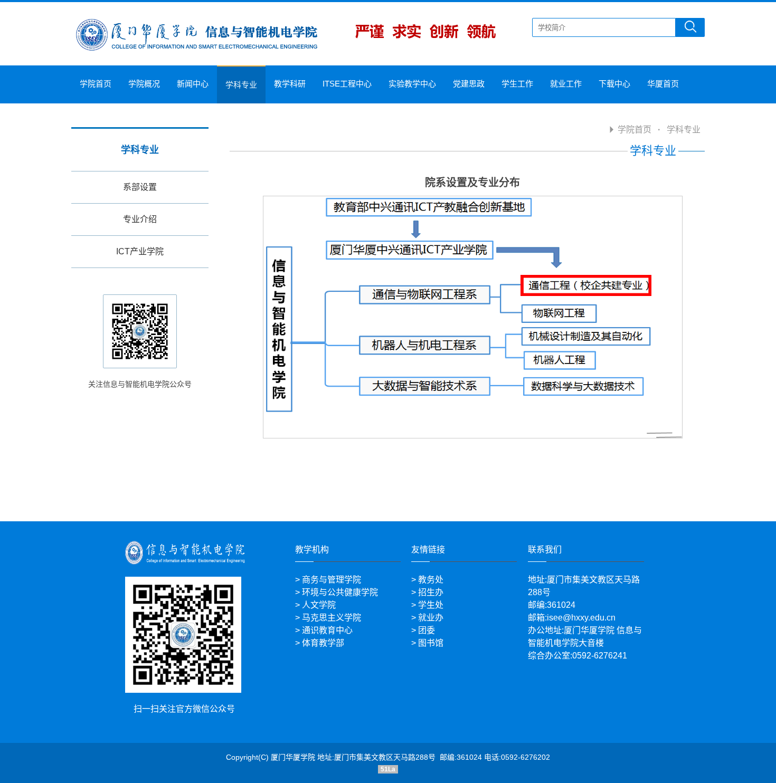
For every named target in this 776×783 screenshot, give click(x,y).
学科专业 (241, 84)
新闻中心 (193, 83)
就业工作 (566, 83)
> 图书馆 (427, 642)
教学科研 (290, 83)
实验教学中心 (412, 83)
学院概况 (144, 83)
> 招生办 (427, 592)
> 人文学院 (315, 604)
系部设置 (140, 187)
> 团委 (423, 630)
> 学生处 (427, 604)
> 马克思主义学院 (328, 617)
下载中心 (614, 83)
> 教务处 (427, 579)
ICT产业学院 (140, 251)
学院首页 (95, 83)
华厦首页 (663, 83)
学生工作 (517, 83)
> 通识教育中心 (324, 630)
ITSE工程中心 (347, 83)
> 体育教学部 (319, 642)
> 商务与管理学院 (328, 579)
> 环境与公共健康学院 (336, 592)
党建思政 (469, 83)
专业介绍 (140, 219)
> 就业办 (427, 617)
